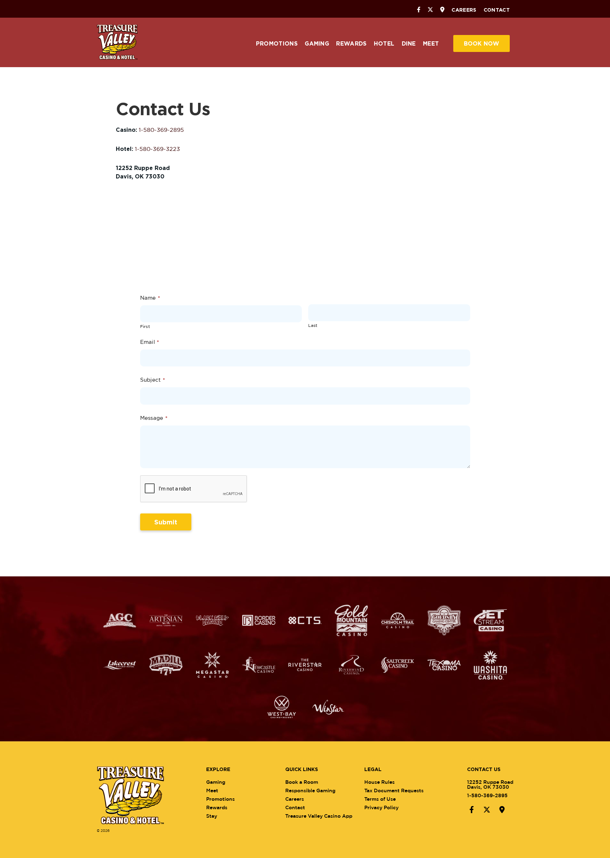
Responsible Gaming (310, 790)
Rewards (351, 43)
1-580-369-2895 (161, 130)
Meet (431, 43)
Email (149, 342)
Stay (211, 815)
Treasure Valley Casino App (318, 815)
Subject (152, 380)
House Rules (379, 781)
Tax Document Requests (394, 790)
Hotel (384, 43)
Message (154, 418)
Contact (497, 9)
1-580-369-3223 (157, 149)
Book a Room (301, 781)
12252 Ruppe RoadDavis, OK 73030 (490, 784)
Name (150, 298)
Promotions (277, 43)
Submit (165, 521)
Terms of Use (380, 798)
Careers (463, 9)
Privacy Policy (381, 807)
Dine (409, 43)
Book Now (481, 43)
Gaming (317, 43)
